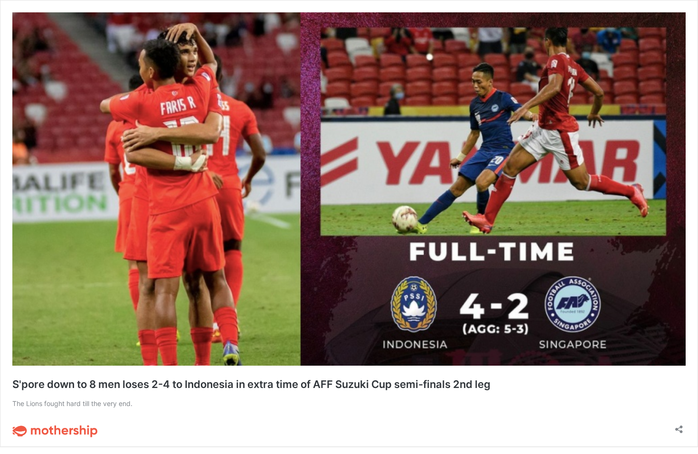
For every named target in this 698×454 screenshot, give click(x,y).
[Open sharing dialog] (679, 426)
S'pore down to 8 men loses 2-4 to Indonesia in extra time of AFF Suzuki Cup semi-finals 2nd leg (251, 384)
